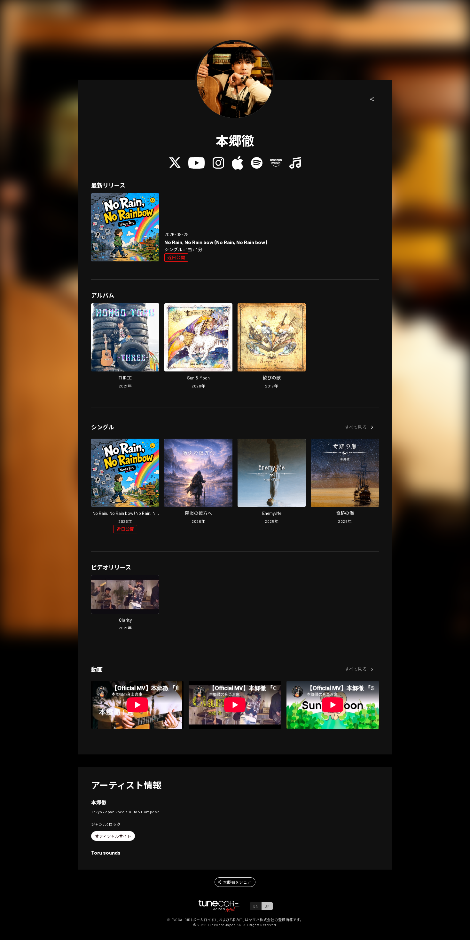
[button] (372, 99)
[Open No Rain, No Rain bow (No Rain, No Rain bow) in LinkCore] (125, 227)
